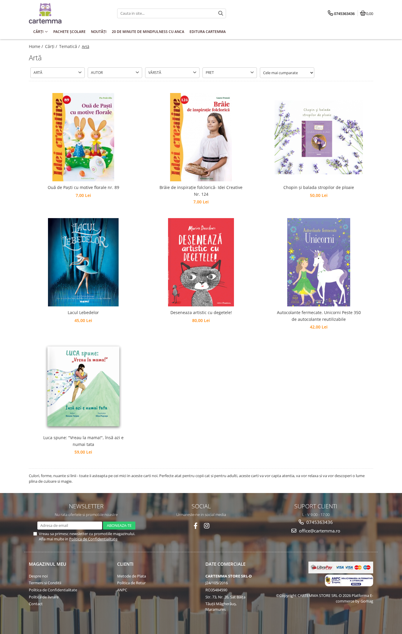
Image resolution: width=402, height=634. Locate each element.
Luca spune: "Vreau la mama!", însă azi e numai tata (83, 441)
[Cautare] (220, 13)
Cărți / (51, 46)
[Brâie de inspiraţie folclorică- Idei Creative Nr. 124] (201, 137)
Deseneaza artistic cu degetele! (201, 312)
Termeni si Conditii (45, 582)
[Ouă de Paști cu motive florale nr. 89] (83, 137)
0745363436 (319, 522)
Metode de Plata (131, 576)
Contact (36, 603)
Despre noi (38, 576)
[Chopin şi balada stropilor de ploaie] (319, 137)
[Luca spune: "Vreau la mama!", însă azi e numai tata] (83, 387)
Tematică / (70, 46)
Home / (36, 46)
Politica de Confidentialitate (93, 539)
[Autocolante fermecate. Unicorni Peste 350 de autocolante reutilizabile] (319, 262)
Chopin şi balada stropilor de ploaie (318, 187)
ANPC (122, 589)
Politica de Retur (131, 582)
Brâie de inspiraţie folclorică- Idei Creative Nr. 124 (201, 191)
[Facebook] (195, 526)
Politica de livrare (44, 597)
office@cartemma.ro (319, 531)
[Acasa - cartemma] (65, 13)
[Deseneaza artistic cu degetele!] (201, 262)
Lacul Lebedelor (83, 312)
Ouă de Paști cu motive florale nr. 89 (83, 187)
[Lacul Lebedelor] (83, 262)
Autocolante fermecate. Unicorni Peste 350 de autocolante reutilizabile (319, 316)
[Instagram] (207, 526)
